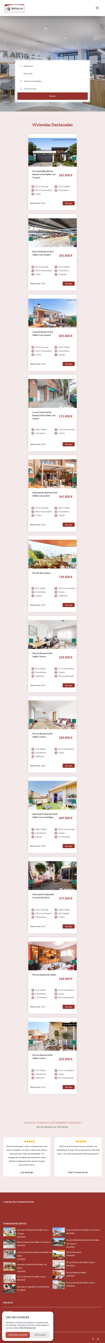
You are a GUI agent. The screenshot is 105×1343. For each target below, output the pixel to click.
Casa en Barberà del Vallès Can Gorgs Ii (83, 1230)
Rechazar (40, 1335)
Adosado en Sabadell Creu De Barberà (33, 1287)
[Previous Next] (52, 150)
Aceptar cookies (17, 1335)
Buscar (52, 96)
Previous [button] (31, 158)
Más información (28, 1328)
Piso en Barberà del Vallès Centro (31, 1276)
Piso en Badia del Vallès (76, 1272)
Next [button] (74, 158)
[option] (52, 154)
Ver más (68, 203)
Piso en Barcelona (73, 1252)
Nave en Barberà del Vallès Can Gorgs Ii (34, 1242)
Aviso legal (7, 1311)
